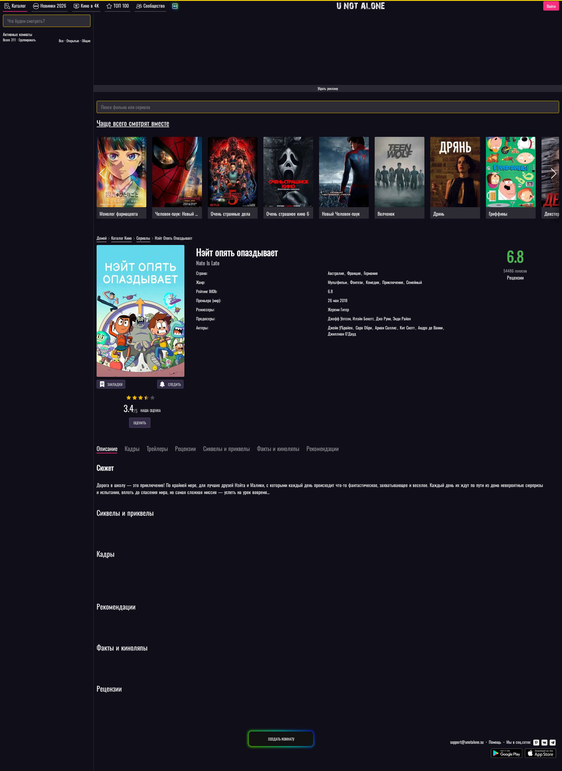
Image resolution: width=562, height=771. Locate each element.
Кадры (105, 553)
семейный (413, 282)
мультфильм (338, 282)
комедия (372, 282)
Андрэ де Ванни (430, 327)
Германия (370, 273)
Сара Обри (363, 327)
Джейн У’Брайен (341, 327)
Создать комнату (281, 738)
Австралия (336, 273)
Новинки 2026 (52, 5)
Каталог (18, 5)
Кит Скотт (407, 327)
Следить (174, 384)
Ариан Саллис (386, 327)
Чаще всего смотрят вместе (133, 123)
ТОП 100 (120, 5)
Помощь (495, 742)
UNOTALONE (360, 6)
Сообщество (153, 5)
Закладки (115, 384)
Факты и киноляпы (122, 647)
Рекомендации (116, 606)
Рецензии (109, 688)
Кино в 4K (89, 5)
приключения (392, 282)
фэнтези (356, 282)
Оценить (139, 422)
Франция (354, 273)
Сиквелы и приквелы (125, 512)
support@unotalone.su (467, 742)
